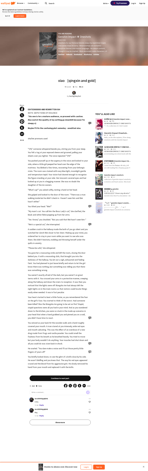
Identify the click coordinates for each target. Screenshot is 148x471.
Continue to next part (60, 378)
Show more (60, 422)
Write (105, 3)
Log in (86, 467)
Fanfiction (62, 40)
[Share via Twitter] (22, 115)
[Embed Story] (22, 134)
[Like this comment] (89, 402)
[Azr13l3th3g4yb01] (31, 399)
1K (82, 87)
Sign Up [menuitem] (142, 3)
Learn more (19, 16)
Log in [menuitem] (133, 3)
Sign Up (99, 467)
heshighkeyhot (75, 96)
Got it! (7, 16)
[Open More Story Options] (22, 140)
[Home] (8, 3)
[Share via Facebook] (22, 109)
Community (33, 3)
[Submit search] (46, 3)
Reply (41, 405)
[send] (88, 392)
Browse (20, 3)
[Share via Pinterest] (22, 121)
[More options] (90, 398)
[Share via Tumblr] (22, 127)
